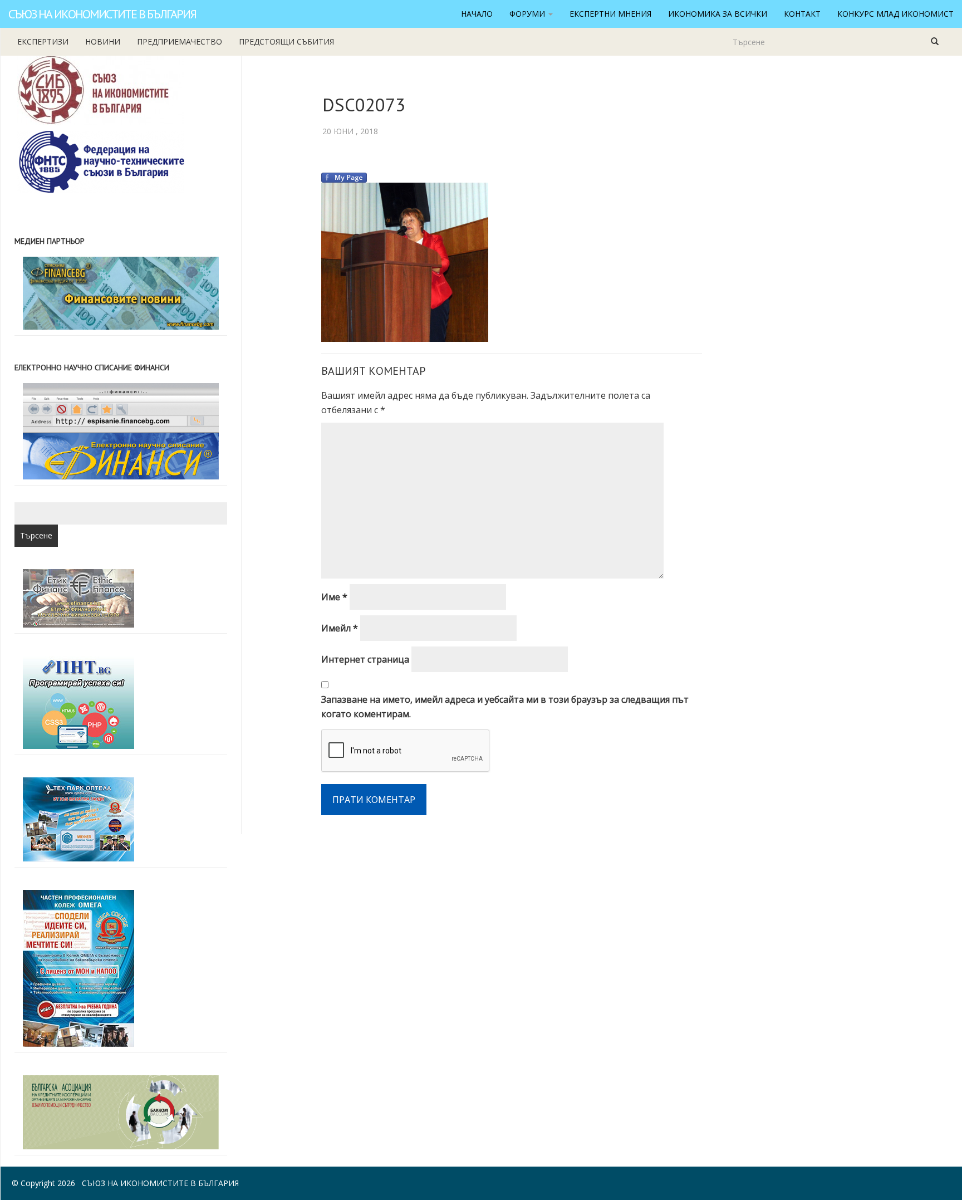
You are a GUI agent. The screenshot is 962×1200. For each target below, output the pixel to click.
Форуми (528, 13)
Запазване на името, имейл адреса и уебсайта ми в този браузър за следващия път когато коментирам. (505, 706)
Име (334, 597)
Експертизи (42, 41)
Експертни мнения (610, 13)
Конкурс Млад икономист (895, 13)
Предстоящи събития (286, 41)
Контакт (802, 13)
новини (102, 41)
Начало (477, 13)
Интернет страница (365, 659)
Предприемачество (179, 41)
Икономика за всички (717, 13)
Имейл (339, 628)
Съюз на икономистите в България (102, 14)
